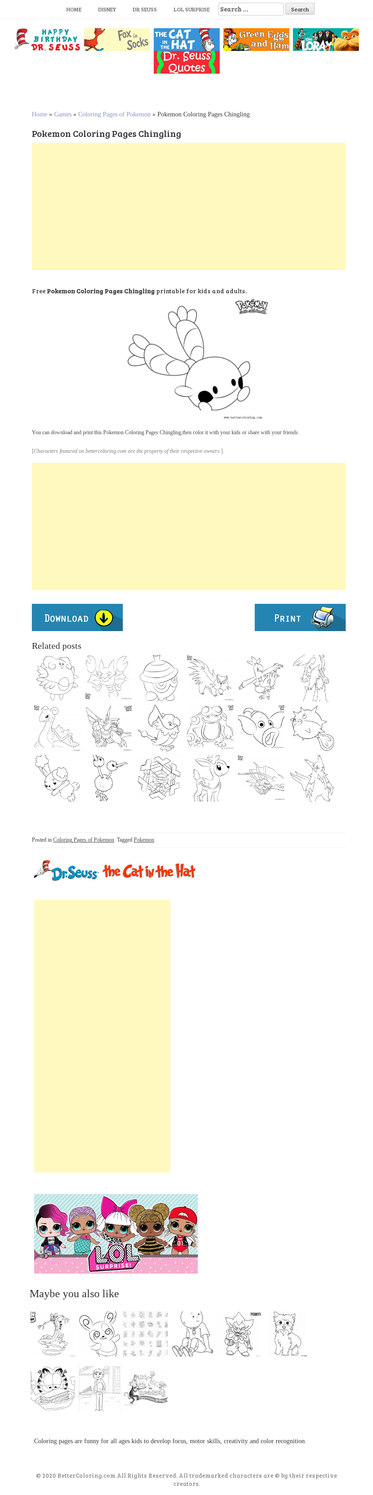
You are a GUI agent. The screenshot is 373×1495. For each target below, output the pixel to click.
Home (73, 9)
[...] (55, 1336)
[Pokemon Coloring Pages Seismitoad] (210, 728)
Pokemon (144, 840)
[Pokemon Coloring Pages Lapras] (57, 728)
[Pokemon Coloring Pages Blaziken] (312, 678)
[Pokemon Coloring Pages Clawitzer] (261, 778)
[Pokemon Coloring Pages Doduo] (108, 778)
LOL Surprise (192, 9)
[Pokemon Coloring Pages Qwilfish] (312, 728)
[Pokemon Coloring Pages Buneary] (57, 778)
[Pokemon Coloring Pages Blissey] (57, 678)
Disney (107, 9)
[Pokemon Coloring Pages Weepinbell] (261, 728)
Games (62, 114)
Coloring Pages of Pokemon (114, 114)
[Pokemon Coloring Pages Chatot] (159, 728)
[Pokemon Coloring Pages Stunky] (210, 678)
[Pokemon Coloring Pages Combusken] (261, 678)
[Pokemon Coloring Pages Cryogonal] (159, 778)
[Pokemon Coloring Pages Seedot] (159, 678)
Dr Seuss (145, 9)
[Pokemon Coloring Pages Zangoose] (312, 778)
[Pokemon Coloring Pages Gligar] (108, 678)
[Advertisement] (189, 206)
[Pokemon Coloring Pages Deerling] (210, 778)
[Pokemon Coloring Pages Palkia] (108, 728)
